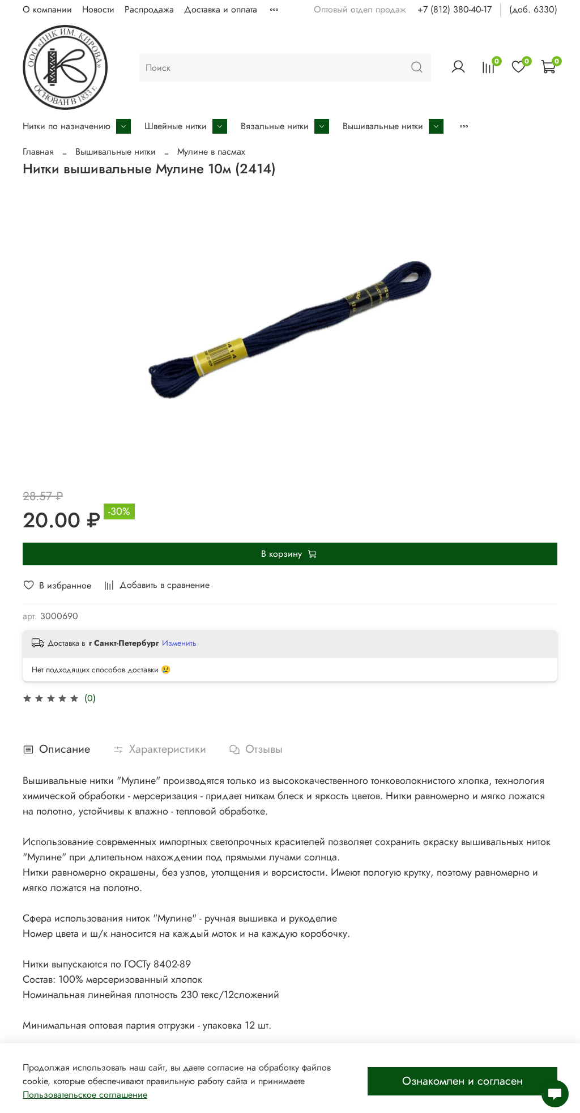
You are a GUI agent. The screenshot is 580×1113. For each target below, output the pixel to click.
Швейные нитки (175, 126)
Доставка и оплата (220, 9)
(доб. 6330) (533, 9)
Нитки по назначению (66, 126)
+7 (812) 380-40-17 (454, 9)
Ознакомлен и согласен (462, 1081)
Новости (98, 9)
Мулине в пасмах (211, 151)
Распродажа (149, 9)
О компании (47, 9)
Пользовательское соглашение (85, 1094)
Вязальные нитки (275, 126)
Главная (38, 151)
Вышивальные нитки (383, 126)
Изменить (179, 643)
